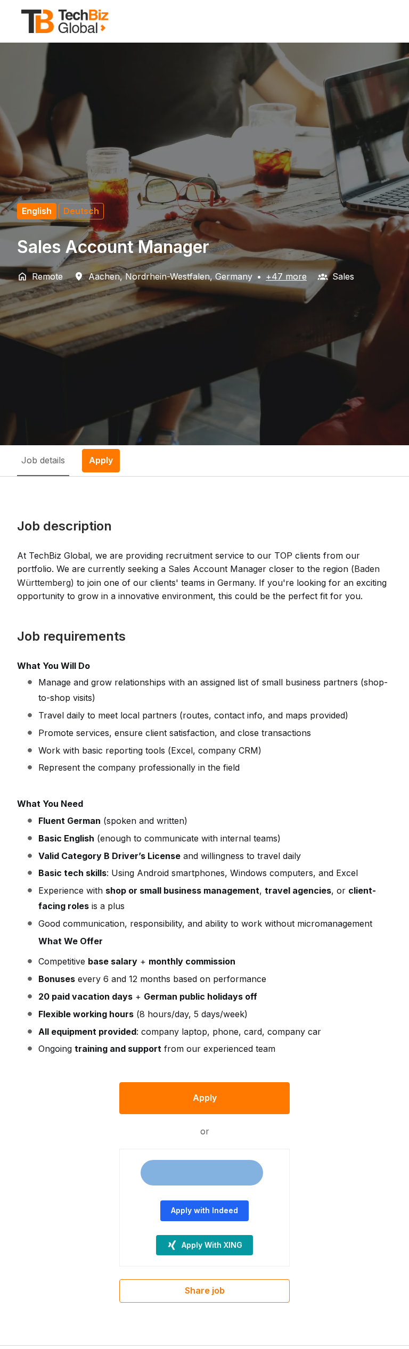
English (37, 211)
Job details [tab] (43, 460)
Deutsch (81, 211)
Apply (205, 1097)
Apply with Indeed (204, 1210)
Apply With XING (212, 1244)
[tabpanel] (204, 911)
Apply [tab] (101, 460)
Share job (205, 1290)
